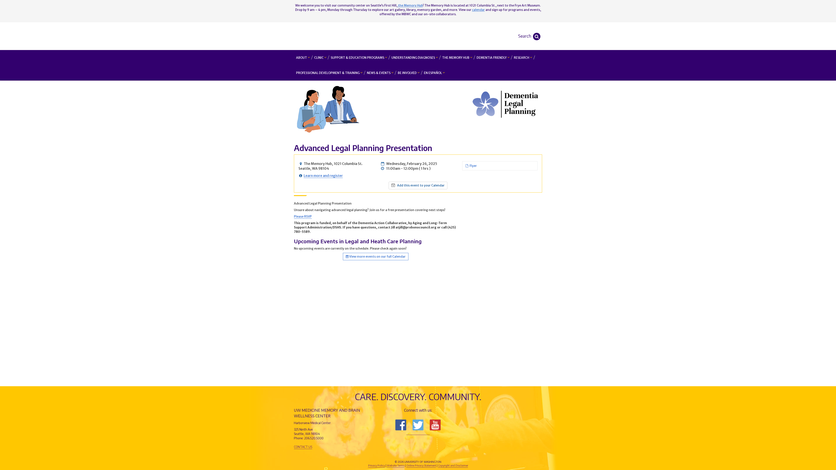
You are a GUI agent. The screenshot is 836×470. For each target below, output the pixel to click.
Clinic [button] (319, 58)
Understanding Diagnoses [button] (413, 58)
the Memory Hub (410, 5)
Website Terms (396, 465)
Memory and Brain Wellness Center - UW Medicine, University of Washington (418, 36)
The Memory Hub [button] (456, 58)
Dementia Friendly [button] (492, 58)
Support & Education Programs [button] (358, 58)
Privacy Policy (376, 465)
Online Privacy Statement (421, 465)
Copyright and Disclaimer (453, 465)
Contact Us (303, 447)
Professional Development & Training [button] (328, 73)
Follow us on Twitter (418, 425)
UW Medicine (382, 454)
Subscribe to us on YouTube (435, 425)
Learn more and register (323, 175)
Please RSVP (303, 216)
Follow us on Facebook (400, 425)
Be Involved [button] (407, 73)
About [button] (302, 58)
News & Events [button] (379, 73)
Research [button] (522, 58)
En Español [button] (433, 73)
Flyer (472, 166)
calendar (478, 10)
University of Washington (436, 454)
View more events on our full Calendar (377, 256)
